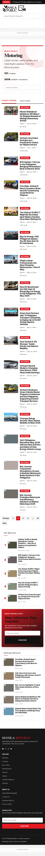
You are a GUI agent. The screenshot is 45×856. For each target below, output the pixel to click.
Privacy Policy (7, 804)
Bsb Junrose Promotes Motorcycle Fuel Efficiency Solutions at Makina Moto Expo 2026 (30, 499)
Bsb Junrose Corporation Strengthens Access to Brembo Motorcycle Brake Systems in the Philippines (30, 472)
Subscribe (22, 640)
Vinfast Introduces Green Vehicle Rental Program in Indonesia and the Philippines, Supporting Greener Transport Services (30, 395)
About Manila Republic (9, 793)
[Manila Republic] (14, 9)
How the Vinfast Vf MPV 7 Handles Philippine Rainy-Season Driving (28, 585)
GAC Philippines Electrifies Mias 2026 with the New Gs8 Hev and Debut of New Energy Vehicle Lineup (30, 444)
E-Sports (5, 761)
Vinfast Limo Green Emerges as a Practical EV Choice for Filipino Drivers (29, 141)
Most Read (25, 101)
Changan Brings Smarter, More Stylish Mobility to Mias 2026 (30, 420)
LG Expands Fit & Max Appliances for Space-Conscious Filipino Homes (27, 2)
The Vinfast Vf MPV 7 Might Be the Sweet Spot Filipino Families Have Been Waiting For (30, 215)
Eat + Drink (6, 765)
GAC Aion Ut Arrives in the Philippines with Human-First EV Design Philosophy (28, 675)
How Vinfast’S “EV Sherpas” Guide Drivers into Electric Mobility (29, 345)
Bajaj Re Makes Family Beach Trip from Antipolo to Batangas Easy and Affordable (28, 710)
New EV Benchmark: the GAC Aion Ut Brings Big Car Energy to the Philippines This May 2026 (30, 291)
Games (4, 776)
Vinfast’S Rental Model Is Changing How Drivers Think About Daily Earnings (30, 369)
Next (4, 523)
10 (38, 518)
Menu (4, 24)
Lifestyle (5, 783)
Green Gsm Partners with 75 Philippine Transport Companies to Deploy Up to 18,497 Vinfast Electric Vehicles (30, 319)
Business (5, 758)
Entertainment (7, 769)
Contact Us (6, 797)
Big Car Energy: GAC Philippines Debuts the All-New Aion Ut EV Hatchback (29, 239)
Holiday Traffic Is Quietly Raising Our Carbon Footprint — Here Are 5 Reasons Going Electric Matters (27, 543)
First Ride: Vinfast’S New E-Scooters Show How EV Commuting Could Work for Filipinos (30, 190)
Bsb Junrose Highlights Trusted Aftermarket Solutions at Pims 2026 (27, 687)
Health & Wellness (8, 779)
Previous (6, 518)
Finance (5, 772)
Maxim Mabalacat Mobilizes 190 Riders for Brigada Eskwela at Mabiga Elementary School (30, 116)
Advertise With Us (8, 800)
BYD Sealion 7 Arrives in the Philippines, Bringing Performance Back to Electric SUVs (30, 165)
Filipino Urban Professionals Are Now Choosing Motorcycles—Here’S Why (30, 265)
